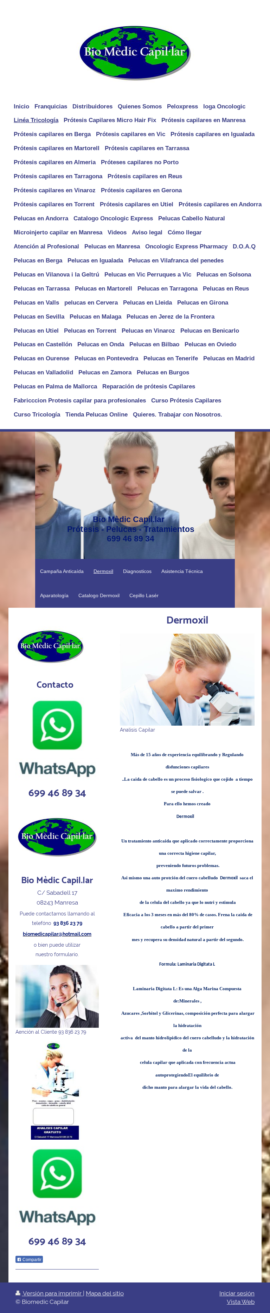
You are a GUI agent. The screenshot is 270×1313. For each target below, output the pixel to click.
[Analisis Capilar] (187, 680)
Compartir (31, 1259)
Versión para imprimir (52, 1293)
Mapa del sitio (105, 1293)
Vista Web (241, 1301)
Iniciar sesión (237, 1293)
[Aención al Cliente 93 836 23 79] (57, 996)
